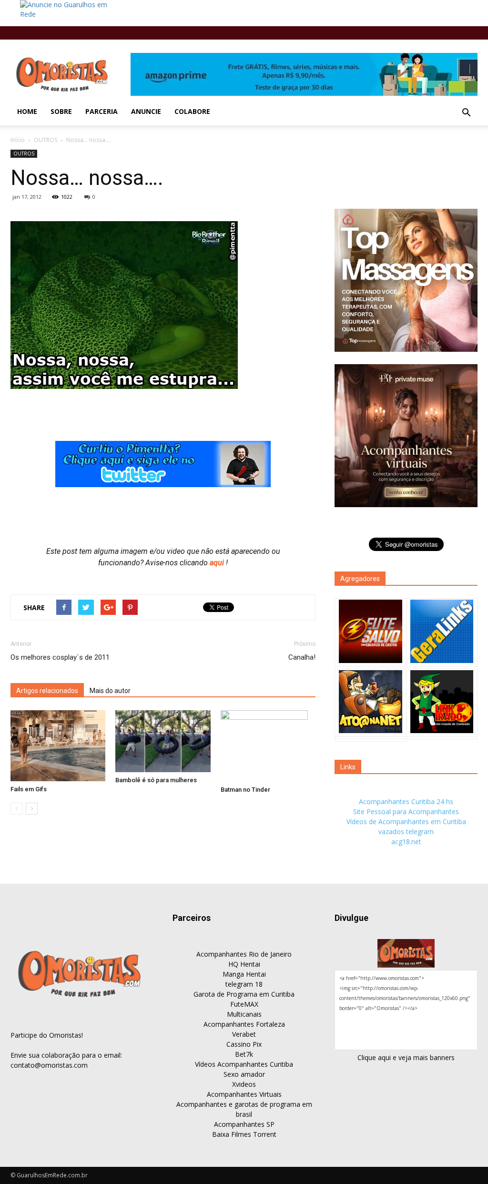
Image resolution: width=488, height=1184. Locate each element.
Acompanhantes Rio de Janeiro (244, 954)
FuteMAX (244, 1004)
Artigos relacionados (47, 690)
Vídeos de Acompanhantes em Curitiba (406, 821)
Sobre (61, 111)
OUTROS (45, 140)
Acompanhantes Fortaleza (244, 1024)
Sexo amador (244, 1074)
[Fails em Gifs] (57, 745)
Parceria (101, 111)
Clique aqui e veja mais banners (406, 1057)
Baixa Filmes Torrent (244, 1134)
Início (17, 140)
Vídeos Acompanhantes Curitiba (244, 1064)
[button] (466, 113)
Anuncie (146, 111)
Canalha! (301, 657)
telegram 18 (244, 984)
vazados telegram (406, 831)
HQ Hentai (244, 964)
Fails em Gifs (28, 789)
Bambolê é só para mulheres (156, 780)
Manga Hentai (244, 974)
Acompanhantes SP (244, 1124)
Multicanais (244, 1014)
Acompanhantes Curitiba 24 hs (406, 801)
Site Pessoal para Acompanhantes (406, 811)
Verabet (244, 1034)
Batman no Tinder (245, 789)
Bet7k (244, 1054)
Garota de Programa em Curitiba (244, 994)
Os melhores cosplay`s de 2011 (60, 657)
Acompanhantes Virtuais (244, 1094)
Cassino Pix (244, 1044)
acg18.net (406, 841)
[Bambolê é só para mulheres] (162, 741)
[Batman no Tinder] (268, 746)
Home (27, 111)
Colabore (192, 111)
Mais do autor (110, 690)
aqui (218, 562)
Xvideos (244, 1084)
